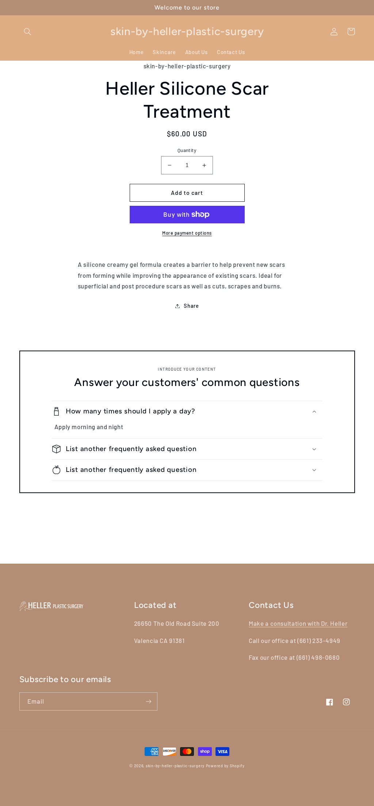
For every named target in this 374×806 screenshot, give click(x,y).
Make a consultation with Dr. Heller (298, 623)
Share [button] (191, 305)
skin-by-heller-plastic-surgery (175, 765)
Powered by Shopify (225, 765)
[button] (27, 31)
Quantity (187, 150)
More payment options (187, 233)
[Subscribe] (148, 701)
